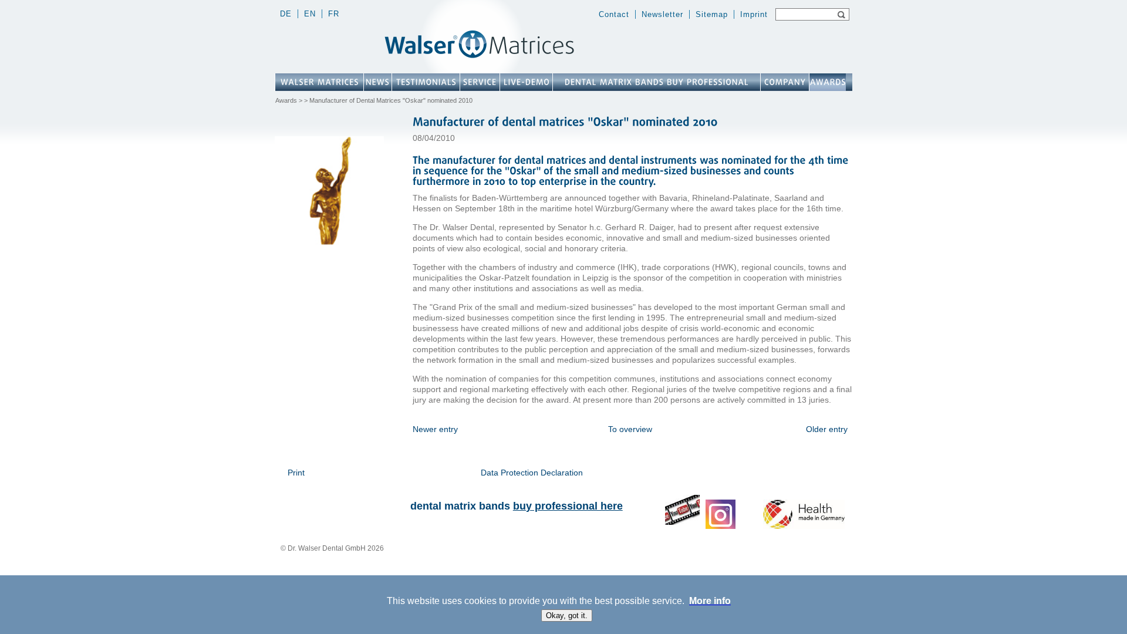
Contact (614, 14)
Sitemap (712, 14)
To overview (630, 429)
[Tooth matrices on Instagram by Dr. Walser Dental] (720, 526)
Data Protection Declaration (532, 472)
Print (296, 472)
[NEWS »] (377, 82)
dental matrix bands (516, 506)
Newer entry (435, 429)
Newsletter (662, 14)
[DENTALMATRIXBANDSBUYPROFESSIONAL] (656, 82)
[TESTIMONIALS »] (426, 82)
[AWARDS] (827, 82)
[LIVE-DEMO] (526, 82)
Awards (286, 100)
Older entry (827, 429)
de (286, 13)
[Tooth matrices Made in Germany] (804, 526)
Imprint (754, 14)
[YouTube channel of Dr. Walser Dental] (682, 522)
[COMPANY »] (784, 82)
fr (333, 13)
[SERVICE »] (480, 82)
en (310, 13)
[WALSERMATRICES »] (319, 82)
